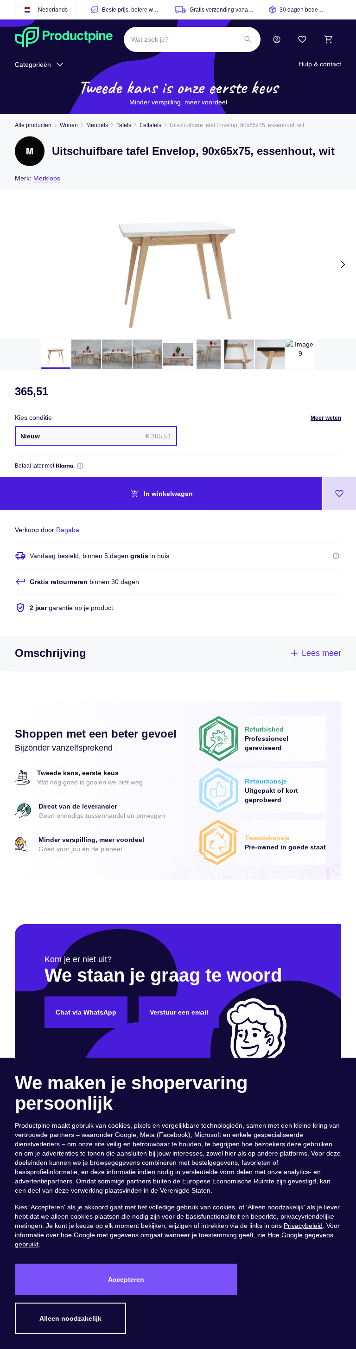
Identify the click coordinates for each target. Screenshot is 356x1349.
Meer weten (326, 418)
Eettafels (150, 125)
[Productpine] (64, 39)
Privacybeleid (303, 1225)
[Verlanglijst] (302, 39)
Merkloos (46, 178)
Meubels (97, 125)
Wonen (69, 125)
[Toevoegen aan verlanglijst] (339, 493)
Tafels (123, 125)
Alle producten (33, 125)
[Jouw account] (276, 39)
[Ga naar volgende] (343, 264)
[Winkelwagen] (328, 39)
